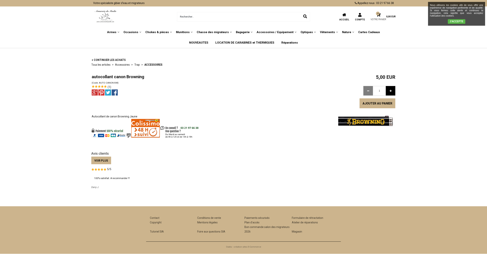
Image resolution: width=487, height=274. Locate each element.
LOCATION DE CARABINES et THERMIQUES (244, 42)
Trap (137, 64)
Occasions (130, 32)
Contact (154, 217)
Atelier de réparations (305, 222)
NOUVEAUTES (198, 42)
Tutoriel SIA (157, 231)
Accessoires (122, 64)
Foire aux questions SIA (211, 231)
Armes (111, 32)
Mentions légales (207, 222)
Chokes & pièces (157, 32)
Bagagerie (243, 32)
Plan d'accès (251, 222)
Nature (346, 32)
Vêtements (327, 32)
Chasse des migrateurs (213, 32)
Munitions (183, 32)
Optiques (307, 32)
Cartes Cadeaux (369, 32)
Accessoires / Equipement (275, 32)
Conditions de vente (209, 217)
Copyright (156, 222)
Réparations (289, 42)
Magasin (297, 231)
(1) (109, 86)
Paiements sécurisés (257, 217)
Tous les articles (101, 64)
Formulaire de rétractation (307, 217)
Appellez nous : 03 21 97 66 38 (375, 3)
